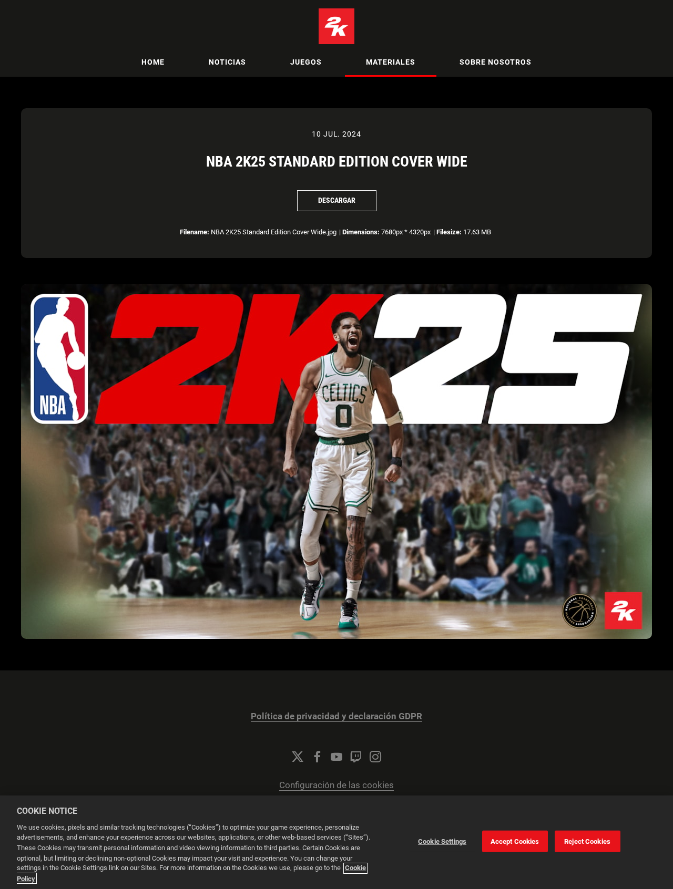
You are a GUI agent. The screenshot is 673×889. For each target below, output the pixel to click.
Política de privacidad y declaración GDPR (336, 716)
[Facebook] (317, 756)
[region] (336, 842)
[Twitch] (356, 756)
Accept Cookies (515, 841)
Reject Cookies (587, 841)
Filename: (194, 232)
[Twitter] (297, 756)
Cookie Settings (442, 841)
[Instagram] (375, 756)
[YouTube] (336, 756)
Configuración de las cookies (336, 785)
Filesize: (449, 232)
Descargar (336, 200)
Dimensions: (361, 232)
